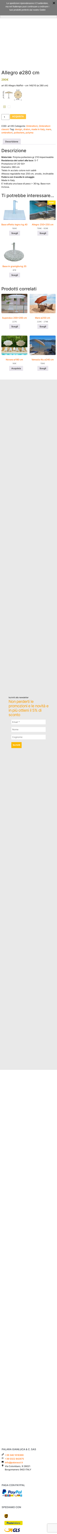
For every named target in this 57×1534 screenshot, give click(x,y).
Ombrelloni (32, 126)
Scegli (14, 233)
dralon (26, 129)
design (18, 129)
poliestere (19, 132)
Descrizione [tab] (11, 141)
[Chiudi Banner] (54, 3)
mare (48, 129)
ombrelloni (7, 132)
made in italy (38, 129)
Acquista (18, 116)
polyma (29, 132)
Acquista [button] (16, 368)
